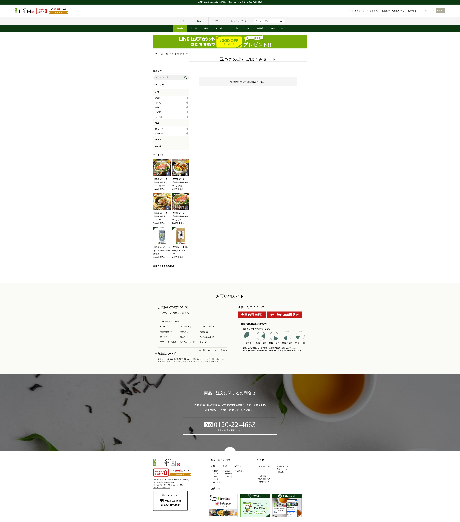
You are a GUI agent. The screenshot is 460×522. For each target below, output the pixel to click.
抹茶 (206, 28)
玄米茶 (219, 28)
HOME (156, 54)
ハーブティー (277, 28)
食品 (199, 21)
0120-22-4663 (173, 500)
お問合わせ (281, 472)
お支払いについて (284, 466)
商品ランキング (239, 21)
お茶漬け (228, 476)
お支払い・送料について (393, 11)
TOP (349, 11)
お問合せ (412, 11)
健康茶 (180, 28)
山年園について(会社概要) (366, 11)
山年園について (265, 466)
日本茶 (194, 28)
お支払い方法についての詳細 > (213, 350)
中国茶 (260, 28)
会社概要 (262, 476)
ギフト (217, 21)
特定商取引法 (264, 482)
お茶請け (228, 471)
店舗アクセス (282, 469)
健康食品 (228, 474)
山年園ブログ (264, 479)
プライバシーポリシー (161, 488)
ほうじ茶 (234, 28)
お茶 (182, 21)
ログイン (430, 11)
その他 (158, 146)
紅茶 (248, 28)
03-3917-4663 (162, 485)
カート (441, 10)
